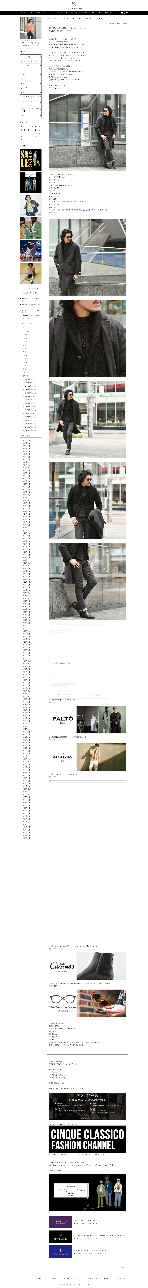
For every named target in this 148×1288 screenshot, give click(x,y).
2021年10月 (27, 598)
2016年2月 (26, 783)
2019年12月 (27, 658)
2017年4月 (26, 745)
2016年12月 (27, 756)
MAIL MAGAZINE (106, 13)
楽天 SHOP (53, 182)
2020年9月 (26, 634)
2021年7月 (26, 606)
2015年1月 (26, 819)
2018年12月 (27, 691)
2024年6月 (26, 511)
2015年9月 (26, 797)
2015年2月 (26, 816)
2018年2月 (26, 718)
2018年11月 (27, 693)
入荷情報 (25, 335)
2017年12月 (27, 723)
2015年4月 (26, 811)
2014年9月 (26, 827)
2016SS (25, 355)
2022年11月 (27, 563)
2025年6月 (26, 478)
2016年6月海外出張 (30, 420)
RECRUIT (121, 1279)
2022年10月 (27, 565)
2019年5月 (26, 677)
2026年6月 (26, 446)
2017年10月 (27, 729)
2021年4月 (26, 615)
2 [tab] (31, 49)
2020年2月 (26, 653)
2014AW (25, 365)
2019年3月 (26, 683)
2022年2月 (26, 587)
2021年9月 (26, 601)
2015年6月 (26, 805)
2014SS (25, 369)
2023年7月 (26, 541)
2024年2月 (26, 522)
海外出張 (25, 376)
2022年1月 (26, 590)
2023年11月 (27, 530)
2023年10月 (27, 533)
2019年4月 (26, 680)
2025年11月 (27, 465)
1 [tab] (27, 49)
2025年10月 (27, 468)
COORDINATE (75, 13)
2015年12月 (27, 789)
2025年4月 (26, 484)
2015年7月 (26, 802)
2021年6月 (26, 609)
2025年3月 (26, 487)
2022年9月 (26, 568)
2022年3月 (26, 585)
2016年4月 (26, 778)
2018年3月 (26, 715)
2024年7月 (26, 508)
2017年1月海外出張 (30, 417)
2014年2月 (26, 835)
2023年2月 (26, 555)
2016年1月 (26, 786)
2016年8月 (26, 767)
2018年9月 (26, 699)
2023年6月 (26, 544)
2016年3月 (26, 781)
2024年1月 (26, 525)
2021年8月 (26, 604)
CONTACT (108, 1279)
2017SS (25, 348)
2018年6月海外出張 (30, 406)
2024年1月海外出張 (30, 386)
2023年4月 (26, 549)
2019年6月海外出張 (30, 400)
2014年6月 (26, 830)
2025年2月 (26, 489)
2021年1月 (26, 623)
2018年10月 (27, 696)
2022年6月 (26, 576)
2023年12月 (27, 527)
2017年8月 (26, 734)
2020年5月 (26, 645)
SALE (54, 13)
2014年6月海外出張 (30, 430)
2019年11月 (27, 661)
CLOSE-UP (37, 1279)
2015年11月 (27, 792)
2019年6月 (26, 674)
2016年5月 (26, 775)
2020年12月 (27, 625)
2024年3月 (26, 519)
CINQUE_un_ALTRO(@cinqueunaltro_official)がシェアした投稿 (78, 695)
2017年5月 (26, 742)
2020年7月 (26, 639)
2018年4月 (26, 713)
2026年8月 (26, 440)
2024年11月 (27, 497)
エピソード (26, 331)
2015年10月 (27, 794)
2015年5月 (26, 808)
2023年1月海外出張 (30, 393)
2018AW (25, 338)
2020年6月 (26, 642)
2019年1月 (26, 688)
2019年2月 (26, 685)
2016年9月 (26, 764)
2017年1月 (26, 753)
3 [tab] (34, 49)
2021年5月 (26, 612)
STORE (87, 13)
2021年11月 (27, 595)
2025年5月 (26, 481)
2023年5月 (26, 546)
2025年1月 (26, 492)
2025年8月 (26, 473)
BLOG (78, 1279)
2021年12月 (27, 593)
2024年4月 (26, 517)
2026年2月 (26, 457)
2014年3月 (26, 832)
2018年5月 (26, 710)
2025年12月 (27, 462)
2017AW (25, 345)
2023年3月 (26, 552)
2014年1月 (26, 838)
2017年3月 (26, 748)
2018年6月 (26, 707)
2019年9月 (26, 666)
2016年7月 (26, 770)
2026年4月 (26, 451)
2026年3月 (26, 454)
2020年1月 (26, 655)
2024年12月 (27, 495)
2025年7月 (26, 476)
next (52, 1267)
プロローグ (26, 328)
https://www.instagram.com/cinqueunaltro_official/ (72, 1165)
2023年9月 (26, 536)
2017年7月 (26, 737)
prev (122, 1267)
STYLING (25, 372)
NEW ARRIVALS (43, 13)
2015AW (25, 359)
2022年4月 (26, 582)
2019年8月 (26, 669)
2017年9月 (26, 732)
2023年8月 (26, 538)
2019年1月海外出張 (30, 403)
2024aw (125, 23)
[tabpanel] (30, 32)
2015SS (25, 362)
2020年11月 (27, 628)
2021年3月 (26, 617)
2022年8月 (26, 571)
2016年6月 (26, 773)
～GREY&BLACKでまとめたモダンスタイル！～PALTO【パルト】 (75, 18)
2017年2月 (26, 751)
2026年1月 (26, 459)
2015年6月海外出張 (30, 424)
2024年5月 (26, 514)
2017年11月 (27, 726)
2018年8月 (26, 702)
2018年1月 (26, 721)
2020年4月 (26, 647)
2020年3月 (26, 650)
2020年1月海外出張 (30, 396)
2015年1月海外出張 (30, 427)
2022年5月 (26, 579)
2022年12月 (27, 560)
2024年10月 (27, 500)
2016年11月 (27, 759)
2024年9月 (26, 503)
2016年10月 (27, 762)
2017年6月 (26, 740)
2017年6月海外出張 (30, 413)
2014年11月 (27, 824)
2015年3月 (26, 813)
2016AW (25, 352)
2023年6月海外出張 (30, 389)
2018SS (25, 342)
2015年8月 (26, 800)
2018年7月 (26, 704)
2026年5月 (26, 448)
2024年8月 (26, 506)
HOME (22, 13)
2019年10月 (27, 664)
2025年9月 (26, 470)
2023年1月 (26, 557)
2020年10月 (27, 631)
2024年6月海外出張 (30, 383)
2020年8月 (26, 636)
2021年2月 (26, 620)
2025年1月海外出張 (30, 379)
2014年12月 (27, 821)
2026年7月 (26, 443)
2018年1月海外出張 (30, 410)
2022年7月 (26, 574)
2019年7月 (26, 672)
